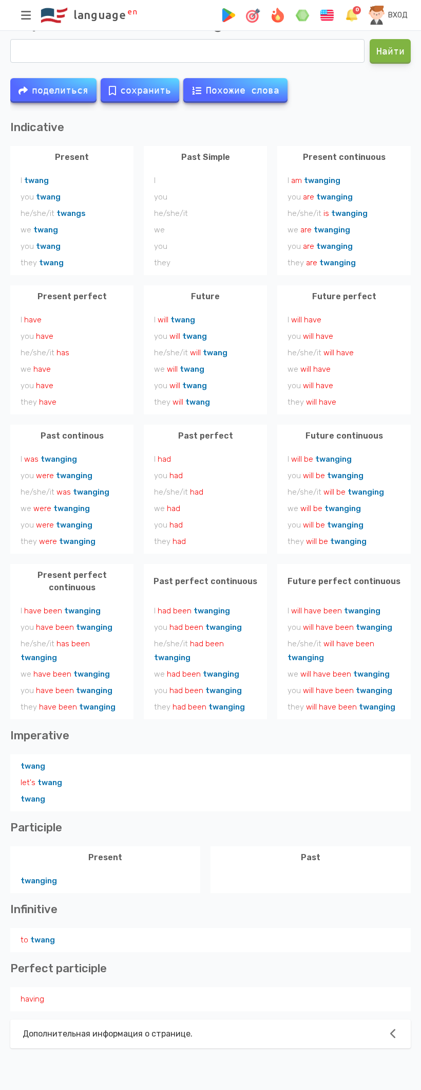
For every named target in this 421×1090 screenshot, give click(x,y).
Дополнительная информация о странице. (108, 1034)
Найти (390, 51)
